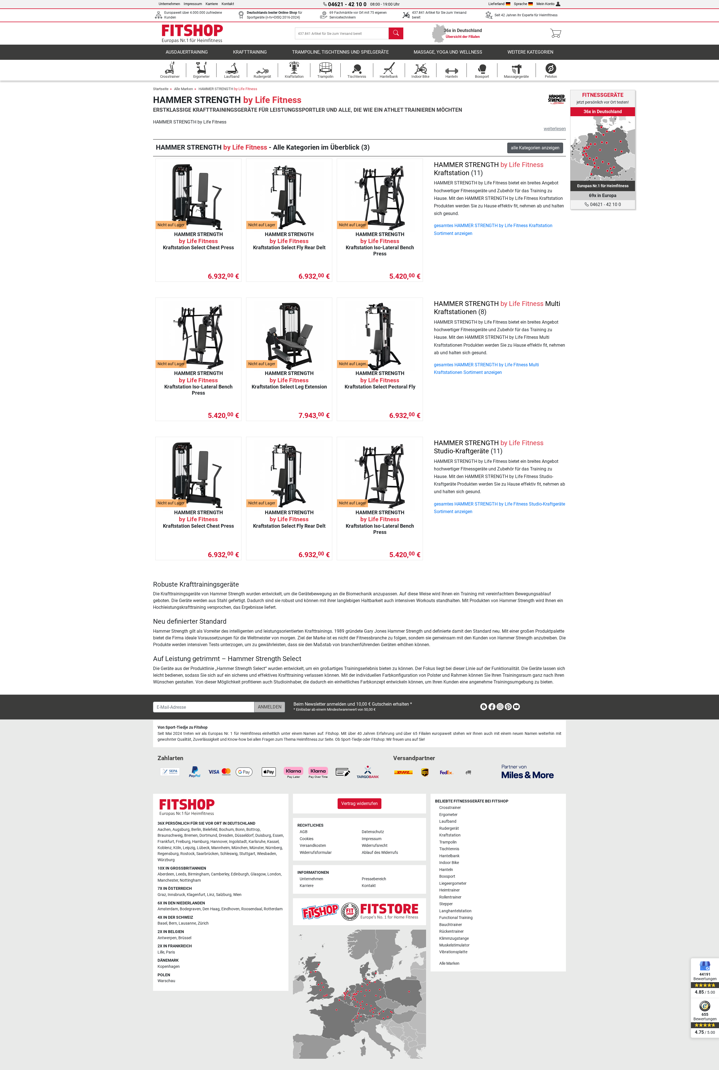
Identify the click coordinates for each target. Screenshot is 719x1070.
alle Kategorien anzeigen (535, 147)
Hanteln (446, 869)
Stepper (446, 904)
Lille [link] (161, 952)
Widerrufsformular (316, 852)
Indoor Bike (449, 862)
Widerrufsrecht (375, 845)
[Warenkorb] (557, 33)
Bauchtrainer (450, 924)
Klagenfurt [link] (196, 894)
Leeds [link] (181, 874)
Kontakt (228, 4)
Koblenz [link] (165, 847)
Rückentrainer (451, 931)
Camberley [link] (220, 874)
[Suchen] (396, 33)
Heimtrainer (449, 890)
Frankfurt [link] (166, 841)
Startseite (161, 89)
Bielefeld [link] (210, 829)
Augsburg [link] (181, 829)
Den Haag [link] (211, 909)
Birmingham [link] (198, 874)
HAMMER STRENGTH (228, 89)
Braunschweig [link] (170, 835)
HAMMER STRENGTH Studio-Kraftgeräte (488, 447)
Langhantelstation (455, 911)
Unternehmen (169, 4)
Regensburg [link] (168, 853)
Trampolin (448, 842)
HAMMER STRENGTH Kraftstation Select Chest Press (198, 240)
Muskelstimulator (454, 945)
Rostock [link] (187, 853)
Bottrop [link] (253, 829)
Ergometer (448, 814)
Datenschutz (373, 831)
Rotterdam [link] (273, 909)
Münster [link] (256, 847)
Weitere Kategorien (530, 52)
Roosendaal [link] (251, 909)
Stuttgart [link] (247, 853)
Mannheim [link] (220, 847)
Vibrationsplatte (453, 952)
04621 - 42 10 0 (605, 204)
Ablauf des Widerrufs (380, 852)
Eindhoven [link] (230, 909)
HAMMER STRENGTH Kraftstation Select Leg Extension (289, 379)
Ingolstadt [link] (238, 841)
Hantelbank (449, 856)
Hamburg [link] (200, 841)
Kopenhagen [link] (169, 966)
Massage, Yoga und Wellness (448, 52)
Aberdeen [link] (166, 874)
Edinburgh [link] (240, 874)
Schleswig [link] (229, 853)
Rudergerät (449, 828)
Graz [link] (162, 894)
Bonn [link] (240, 829)
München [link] (239, 847)
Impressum (193, 4)
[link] (602, 148)
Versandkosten (313, 845)
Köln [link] (177, 847)
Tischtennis (449, 849)
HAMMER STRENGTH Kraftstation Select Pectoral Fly (380, 379)
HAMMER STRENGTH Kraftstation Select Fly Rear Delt (289, 240)
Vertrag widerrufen (359, 803)
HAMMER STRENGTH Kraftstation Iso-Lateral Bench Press (380, 244)
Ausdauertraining (187, 52)
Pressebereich (374, 879)
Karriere (212, 4)
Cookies (306, 838)
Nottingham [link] (190, 880)
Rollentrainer (450, 897)
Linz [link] (210, 894)
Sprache (520, 4)
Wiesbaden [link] (266, 853)
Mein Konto (545, 4)
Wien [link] (237, 894)
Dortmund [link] (208, 835)
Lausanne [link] (187, 923)
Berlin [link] (196, 829)
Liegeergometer (453, 883)
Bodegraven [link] (190, 909)
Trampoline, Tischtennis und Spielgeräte (340, 52)
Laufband (447, 821)
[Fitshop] (192, 33)
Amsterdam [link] (168, 909)
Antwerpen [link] (167, 938)
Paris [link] (170, 952)
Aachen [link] (164, 829)
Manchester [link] (168, 880)
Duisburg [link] (263, 835)
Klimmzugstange (454, 938)
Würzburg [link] (166, 860)
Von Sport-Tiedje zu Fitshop (183, 727)
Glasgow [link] (258, 874)
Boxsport (447, 876)
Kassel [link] (273, 841)
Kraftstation (450, 835)
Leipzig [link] (189, 847)
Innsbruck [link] (176, 894)
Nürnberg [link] (273, 847)
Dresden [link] (226, 835)
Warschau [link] (166, 980)
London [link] (274, 874)
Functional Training (456, 917)
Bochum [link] (226, 829)
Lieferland (496, 4)
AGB (304, 831)
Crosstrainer (450, 807)
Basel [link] (162, 923)
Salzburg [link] (223, 894)
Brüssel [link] (184, 938)
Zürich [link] (203, 923)
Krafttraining (250, 52)
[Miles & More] (527, 771)
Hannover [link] (218, 841)
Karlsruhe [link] (257, 841)
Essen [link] (278, 835)
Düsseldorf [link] (244, 835)
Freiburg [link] (183, 841)
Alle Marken (183, 89)
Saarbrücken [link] (207, 853)
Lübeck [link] (203, 847)
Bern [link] (173, 923)
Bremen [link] (191, 835)
